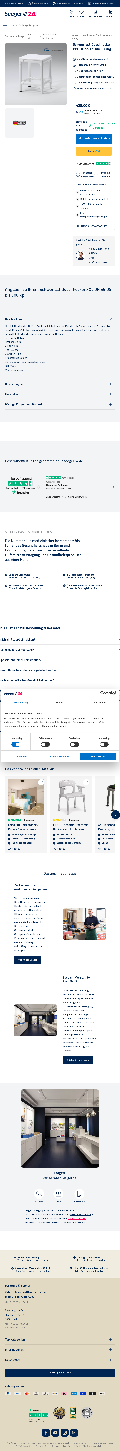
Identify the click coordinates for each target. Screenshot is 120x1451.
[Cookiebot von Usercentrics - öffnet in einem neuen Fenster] (102, 693)
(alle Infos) (85, 208)
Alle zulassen (98, 756)
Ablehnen (22, 756)
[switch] (45, 744)
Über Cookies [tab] (99, 702)
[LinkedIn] (74, 1433)
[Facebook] (46, 1433)
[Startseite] (20, 14)
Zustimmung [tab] (21, 702)
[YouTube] (55, 1433)
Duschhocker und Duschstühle (50, 36)
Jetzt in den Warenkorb (92, 138)
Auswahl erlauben (60, 756)
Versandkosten (87, 194)
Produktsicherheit (99, 199)
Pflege (21, 36)
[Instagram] (65, 1433)
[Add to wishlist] (41, 782)
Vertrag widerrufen (60, 1372)
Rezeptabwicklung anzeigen (93, 216)
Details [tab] (60, 702)
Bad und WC (32, 36)
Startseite (10, 36)
